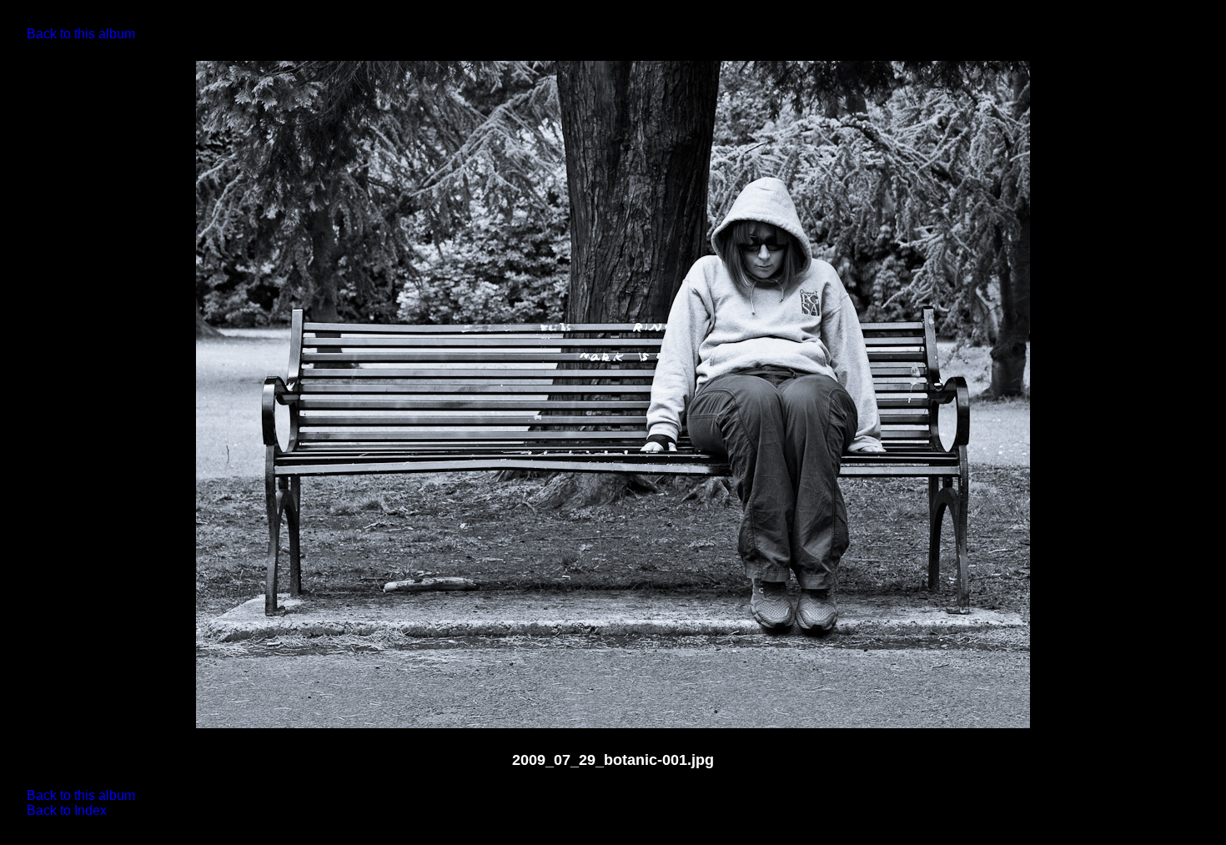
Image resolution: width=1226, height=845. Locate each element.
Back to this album (81, 34)
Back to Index (67, 810)
